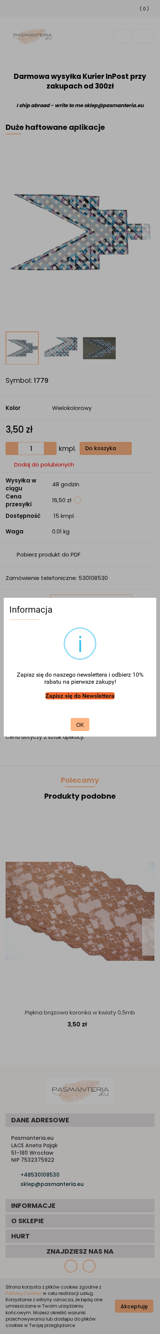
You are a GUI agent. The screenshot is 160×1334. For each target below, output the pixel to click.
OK (80, 724)
